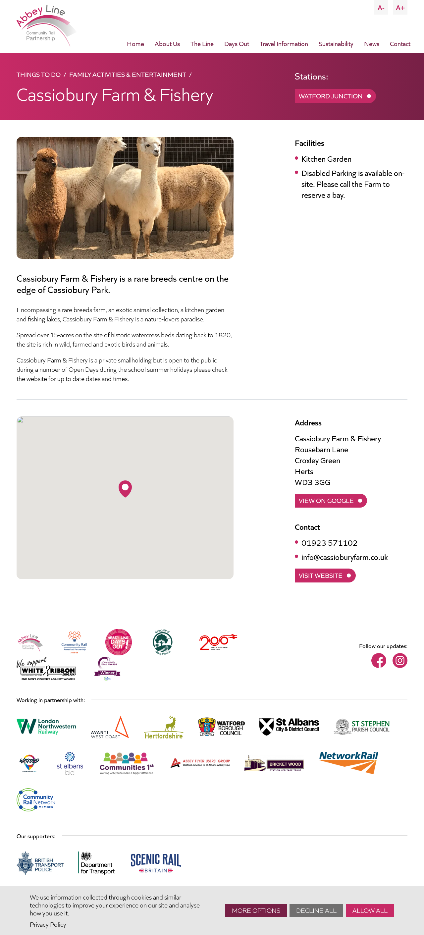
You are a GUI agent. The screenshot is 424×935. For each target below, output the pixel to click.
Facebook (378, 660)
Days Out (236, 43)
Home (135, 43)
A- (381, 7)
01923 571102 (329, 542)
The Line (202, 43)
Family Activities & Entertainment (127, 74)
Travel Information (284, 43)
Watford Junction (331, 95)
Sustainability (336, 43)
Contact (400, 43)
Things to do (39, 74)
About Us (167, 43)
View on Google (326, 500)
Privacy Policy (48, 923)
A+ (400, 7)
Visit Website (321, 574)
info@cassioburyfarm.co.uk (344, 556)
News (371, 43)
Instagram (400, 660)
